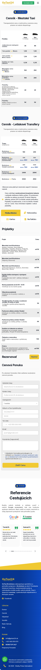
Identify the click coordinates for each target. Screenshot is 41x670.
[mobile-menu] (37, 2)
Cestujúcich (7, 400)
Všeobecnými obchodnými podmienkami (23, 457)
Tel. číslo (6, 421)
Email (4, 429)
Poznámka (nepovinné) (10, 439)
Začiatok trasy (7, 383)
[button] (6, 551)
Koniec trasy (7, 391)
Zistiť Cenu (20, 465)
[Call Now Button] (4, 666)
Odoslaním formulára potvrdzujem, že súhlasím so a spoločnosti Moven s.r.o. (21, 456)
